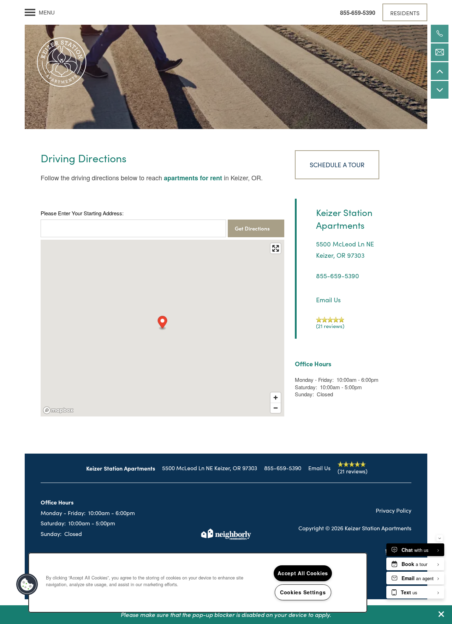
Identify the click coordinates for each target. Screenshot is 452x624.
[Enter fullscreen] (275, 248)
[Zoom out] (275, 408)
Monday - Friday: (314, 379)
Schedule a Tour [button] (337, 164)
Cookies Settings (303, 592)
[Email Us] (439, 52)
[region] (197, 583)
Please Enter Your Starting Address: (82, 213)
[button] (441, 614)
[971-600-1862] (439, 33)
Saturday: (306, 387)
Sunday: (304, 394)
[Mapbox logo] (58, 410)
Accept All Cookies (303, 573)
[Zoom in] (275, 397)
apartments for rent (193, 177)
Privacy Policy (393, 510)
